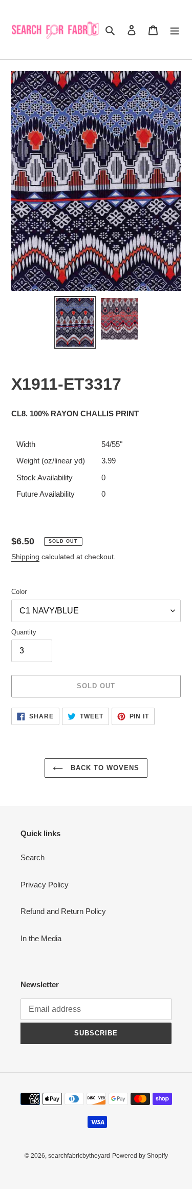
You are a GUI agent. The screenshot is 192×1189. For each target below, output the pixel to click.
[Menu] (174, 30)
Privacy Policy (44, 884)
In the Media (40, 938)
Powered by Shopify (140, 1155)
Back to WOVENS (104, 768)
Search (32, 857)
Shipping (25, 557)
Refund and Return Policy (63, 911)
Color (19, 592)
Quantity (23, 632)
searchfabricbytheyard (79, 1155)
